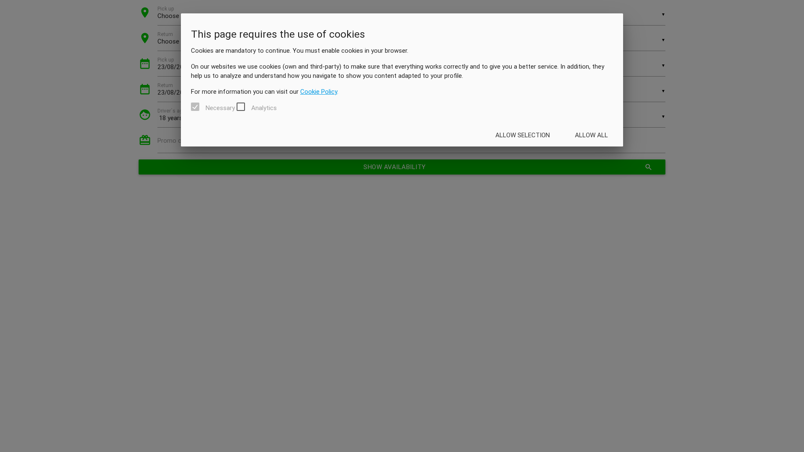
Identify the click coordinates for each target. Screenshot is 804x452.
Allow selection (522, 135)
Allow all (591, 135)
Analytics (264, 108)
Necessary (220, 108)
